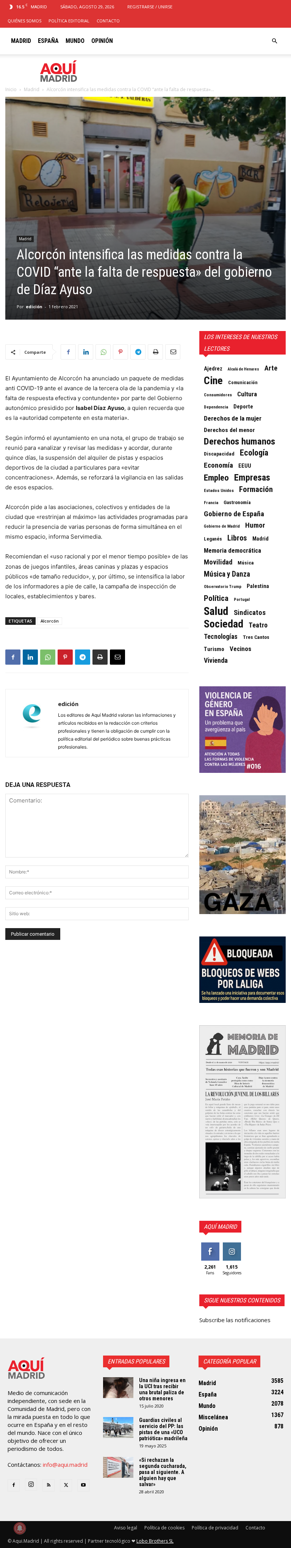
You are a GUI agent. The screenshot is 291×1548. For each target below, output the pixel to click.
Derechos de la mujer (232, 418)
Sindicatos (250, 612)
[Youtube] (83, 1485)
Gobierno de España (234, 514)
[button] (274, 41)
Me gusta (210, 1248)
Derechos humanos (239, 441)
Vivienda (216, 660)
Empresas (252, 477)
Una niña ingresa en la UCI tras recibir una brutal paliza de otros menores (162, 1389)
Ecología (254, 453)
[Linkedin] (85, 351)
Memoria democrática (232, 550)
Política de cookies (164, 1527)
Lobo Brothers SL (155, 1541)
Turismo (214, 649)
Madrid (21, 40)
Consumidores (218, 394)
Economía (218, 465)
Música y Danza (227, 574)
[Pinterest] (120, 351)
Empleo (216, 478)
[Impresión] (155, 351)
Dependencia (216, 407)
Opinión (102, 40)
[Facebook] (68, 351)
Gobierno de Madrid (222, 526)
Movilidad (218, 562)
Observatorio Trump (222, 586)
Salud (216, 611)
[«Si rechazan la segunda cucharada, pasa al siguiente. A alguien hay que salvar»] (118, 1467)
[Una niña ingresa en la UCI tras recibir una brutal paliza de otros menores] (118, 1387)
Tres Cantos (256, 637)
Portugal (242, 599)
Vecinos (240, 649)
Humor (255, 525)
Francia (211, 502)
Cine (213, 381)
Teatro (258, 625)
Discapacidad (219, 454)
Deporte (243, 406)
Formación (256, 489)
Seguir (232, 1245)
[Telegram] (138, 351)
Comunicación (243, 382)
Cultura (247, 394)
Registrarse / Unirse (149, 6)
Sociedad (223, 624)
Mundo (75, 40)
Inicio (11, 89)
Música (246, 563)
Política (216, 598)
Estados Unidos (219, 490)
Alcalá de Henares (243, 369)
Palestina (258, 586)
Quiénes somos (24, 21)
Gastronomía (237, 502)
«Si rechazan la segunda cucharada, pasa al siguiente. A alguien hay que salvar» (162, 1472)
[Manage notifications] (20, 1528)
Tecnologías (221, 636)
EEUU (244, 466)
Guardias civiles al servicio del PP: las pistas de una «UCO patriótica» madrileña (163, 1429)
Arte (270, 368)
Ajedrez (213, 369)
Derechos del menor (229, 430)
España (48, 40)
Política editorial (68, 21)
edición (34, 306)
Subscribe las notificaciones (235, 1320)
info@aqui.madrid (65, 1464)
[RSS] (48, 1485)
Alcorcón (50, 621)
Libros (237, 538)
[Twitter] (66, 1485)
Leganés (213, 539)
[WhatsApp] (103, 351)
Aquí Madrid (220, 1226)
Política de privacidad (215, 1527)
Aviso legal (125, 1527)
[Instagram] (31, 1485)
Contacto (108, 21)
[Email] (172, 351)
